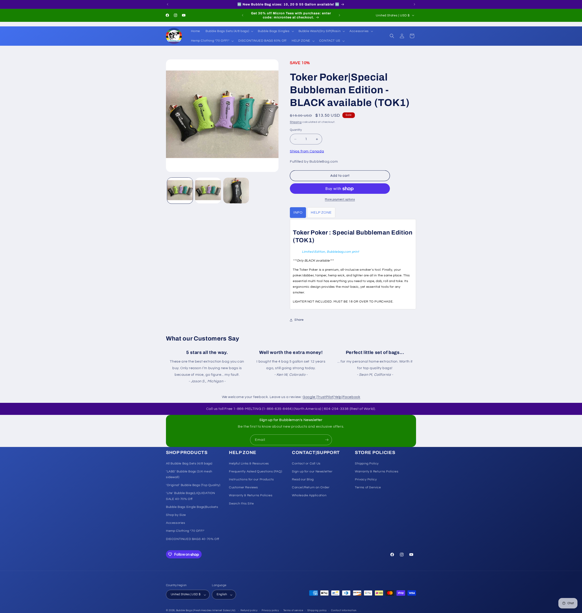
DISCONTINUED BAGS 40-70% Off (192, 538)
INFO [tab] (298, 212)
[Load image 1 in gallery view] (180, 190)
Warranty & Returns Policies (250, 495)
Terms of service (293, 610)
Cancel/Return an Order (310, 487)
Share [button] (299, 320)
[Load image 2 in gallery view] (208, 190)
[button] (229, 31)
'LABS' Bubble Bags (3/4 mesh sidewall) (189, 474)
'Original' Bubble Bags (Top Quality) (193, 485)
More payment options (340, 199)
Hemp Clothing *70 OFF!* (185, 530)
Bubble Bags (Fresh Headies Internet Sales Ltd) (206, 610)
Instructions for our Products (251, 479)
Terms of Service (368, 487)
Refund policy (249, 610)
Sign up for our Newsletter (312, 471)
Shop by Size (176, 514)
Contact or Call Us (306, 463)
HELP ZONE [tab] (321, 212)
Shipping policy (317, 610)
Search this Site (241, 503)
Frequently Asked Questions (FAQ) (255, 471)
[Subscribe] (327, 439)
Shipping (296, 122)
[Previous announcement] (168, 4)
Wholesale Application (309, 495)
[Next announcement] (414, 4)
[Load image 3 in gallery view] (236, 190)
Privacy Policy (366, 479)
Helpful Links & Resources (249, 463)
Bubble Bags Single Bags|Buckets (192, 506)
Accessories (175, 523)
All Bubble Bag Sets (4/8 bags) (189, 463)
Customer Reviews (243, 487)
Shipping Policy (367, 463)
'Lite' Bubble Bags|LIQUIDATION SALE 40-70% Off (190, 496)
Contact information (343, 610)
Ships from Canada (307, 151)
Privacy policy (270, 610)
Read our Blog (303, 479)
